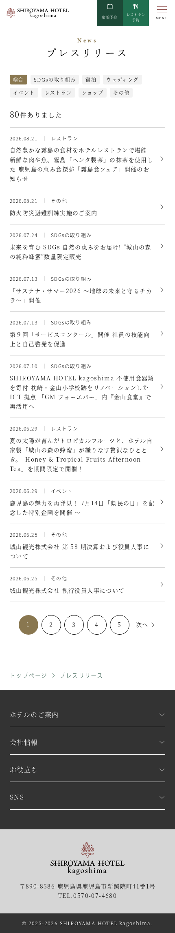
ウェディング (122, 79)
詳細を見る (87, 159)
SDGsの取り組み (55, 79)
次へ (142, 624)
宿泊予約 (110, 17)
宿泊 (90, 79)
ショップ (93, 92)
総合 (18, 79)
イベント (24, 92)
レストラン (136, 17)
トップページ (28, 675)
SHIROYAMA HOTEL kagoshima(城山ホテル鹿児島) (38, 13)
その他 (121, 92)
